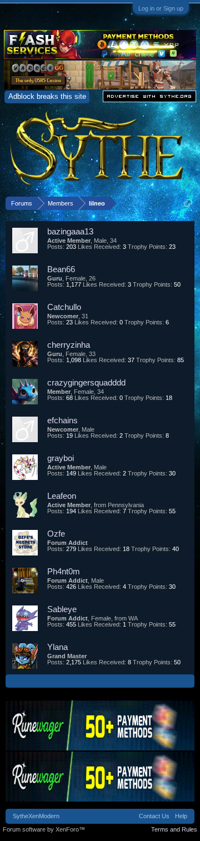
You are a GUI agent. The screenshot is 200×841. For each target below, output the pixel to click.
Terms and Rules (174, 829)
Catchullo (64, 307)
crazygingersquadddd (86, 382)
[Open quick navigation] (188, 203)
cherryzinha (68, 344)
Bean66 (61, 269)
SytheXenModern (36, 816)
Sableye (62, 609)
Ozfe (56, 533)
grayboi (60, 458)
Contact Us (154, 816)
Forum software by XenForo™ (44, 829)
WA (133, 618)
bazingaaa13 (70, 231)
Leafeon (61, 495)
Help (181, 816)
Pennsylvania (126, 505)
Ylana (57, 647)
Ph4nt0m (63, 571)
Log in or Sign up (160, 8)
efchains (62, 420)
